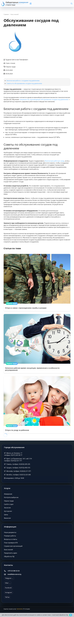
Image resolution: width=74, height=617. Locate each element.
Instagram (8, 592)
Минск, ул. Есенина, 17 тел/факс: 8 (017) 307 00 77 (13, 454)
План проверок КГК (11, 543)
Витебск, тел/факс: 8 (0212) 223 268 (18, 475)
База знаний (8, 550)
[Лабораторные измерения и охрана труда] (15, 3)
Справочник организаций (13, 546)
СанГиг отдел (8, 504)
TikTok (7, 597)
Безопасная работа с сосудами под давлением (22, 81)
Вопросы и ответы (10, 539)
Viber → (7, 583)
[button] (38, 3)
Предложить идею (10, 553)
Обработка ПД (9, 556)
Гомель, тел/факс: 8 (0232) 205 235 (18, 464)
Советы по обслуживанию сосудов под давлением (24, 83)
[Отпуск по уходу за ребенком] (37, 404)
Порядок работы (10, 536)
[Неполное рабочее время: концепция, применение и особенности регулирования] (37, 343)
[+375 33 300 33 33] (5, 571)
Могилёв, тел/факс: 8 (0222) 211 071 (18, 471)
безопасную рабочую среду (54, 161)
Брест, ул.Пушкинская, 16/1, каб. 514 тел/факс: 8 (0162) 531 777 (18, 460)
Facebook (8, 588)
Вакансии (7, 518)
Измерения (8, 494)
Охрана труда (9, 501)
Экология (7, 508)
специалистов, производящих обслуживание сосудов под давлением (43, 99)
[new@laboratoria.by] (5, 574)
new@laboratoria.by (14, 574)
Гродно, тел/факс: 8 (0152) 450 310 (18, 468)
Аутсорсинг (8, 511)
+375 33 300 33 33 (13, 571)
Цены (6, 515)
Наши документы (10, 532)
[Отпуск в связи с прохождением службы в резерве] (37, 282)
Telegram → (9, 578)
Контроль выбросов (11, 497)
